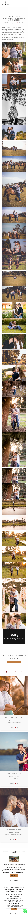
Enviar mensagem (14, 896)
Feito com (14, 913)
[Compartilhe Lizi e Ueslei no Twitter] (14, 658)
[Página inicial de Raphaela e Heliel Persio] (5, 3)
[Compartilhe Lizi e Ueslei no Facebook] (10, 658)
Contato (14, 908)
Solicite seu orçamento (14, 661)
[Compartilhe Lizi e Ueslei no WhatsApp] (12, 658)
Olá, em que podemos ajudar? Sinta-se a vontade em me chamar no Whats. (15, 906)
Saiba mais (14, 875)
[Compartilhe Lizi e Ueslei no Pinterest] (17, 658)
